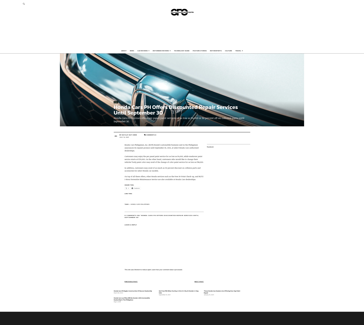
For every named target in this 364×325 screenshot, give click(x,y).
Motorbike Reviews (161, 51)
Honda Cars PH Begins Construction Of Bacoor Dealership (133, 291)
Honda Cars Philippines (140, 204)
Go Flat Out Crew (129, 135)
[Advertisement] (182, 33)
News (132, 51)
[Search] (23, 4)
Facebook (210, 147)
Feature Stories (200, 51)
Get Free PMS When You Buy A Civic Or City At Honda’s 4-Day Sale (179, 292)
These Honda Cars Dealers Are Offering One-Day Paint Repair (222, 292)
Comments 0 (151, 135)
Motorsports (216, 51)
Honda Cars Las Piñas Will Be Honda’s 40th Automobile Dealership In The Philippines (132, 299)
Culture (228, 51)
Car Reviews (142, 51)
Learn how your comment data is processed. (167, 269)
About (124, 51)
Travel (238, 51)
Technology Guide (181, 51)
